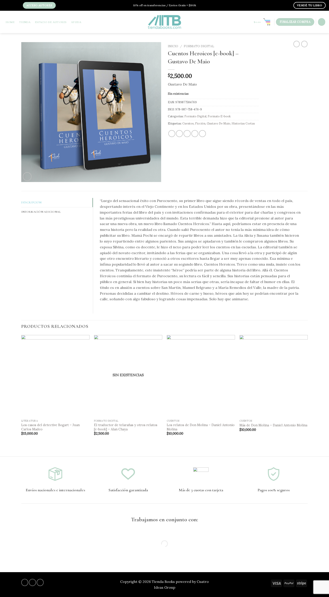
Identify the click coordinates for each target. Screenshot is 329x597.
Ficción (200, 123)
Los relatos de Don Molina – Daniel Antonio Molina (201, 427)
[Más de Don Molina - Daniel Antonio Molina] (273, 376)
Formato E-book (219, 116)
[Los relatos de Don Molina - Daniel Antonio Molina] (201, 376)
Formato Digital (199, 46)
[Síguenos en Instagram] (10, 5)
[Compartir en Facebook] (171, 133)
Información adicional (41, 212)
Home (10, 22)
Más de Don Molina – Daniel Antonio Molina (273, 425)
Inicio (173, 46)
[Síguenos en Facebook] (7, 5)
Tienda (25, 22)
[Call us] (40, 582)
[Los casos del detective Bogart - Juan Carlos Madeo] (55, 376)
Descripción (31, 202)
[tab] (57, 202)
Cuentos (188, 123)
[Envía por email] (187, 133)
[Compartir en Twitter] (179, 133)
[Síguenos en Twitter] (14, 5)
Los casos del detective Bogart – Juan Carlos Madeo (50, 427)
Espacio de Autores (51, 22)
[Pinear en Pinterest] (194, 133)
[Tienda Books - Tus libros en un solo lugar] (164, 22)
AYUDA (76, 22)
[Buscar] (321, 22)
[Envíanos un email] (17, 5)
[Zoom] (27, 176)
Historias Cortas (243, 123)
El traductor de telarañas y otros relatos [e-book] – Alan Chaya (125, 427)
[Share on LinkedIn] (202, 133)
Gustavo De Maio (218, 123)
